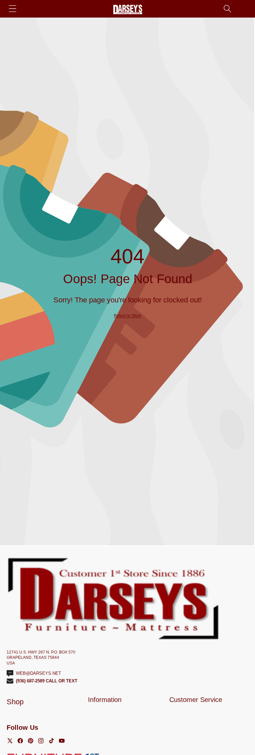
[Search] (227, 8)
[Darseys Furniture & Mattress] (128, 9)
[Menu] (12, 8)
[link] (127, 316)
